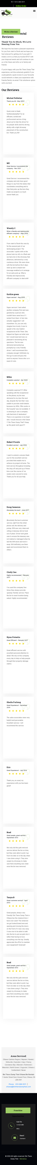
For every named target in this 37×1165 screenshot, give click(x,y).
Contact (22, 1138)
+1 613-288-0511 (19, 2)
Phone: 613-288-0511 (17, 1084)
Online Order (21, 6)
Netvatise (23, 1159)
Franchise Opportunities (18, 1111)
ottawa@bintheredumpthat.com (18, 1087)
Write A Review (11, 32)
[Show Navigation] (34, 10)
